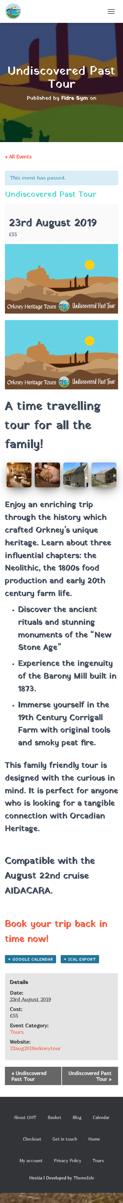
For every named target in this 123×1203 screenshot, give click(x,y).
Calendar (101, 1117)
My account (31, 1160)
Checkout (32, 1139)
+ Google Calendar (30, 959)
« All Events (18, 156)
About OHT (25, 1117)
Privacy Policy (67, 1160)
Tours (17, 1032)
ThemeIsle (83, 1177)
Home (94, 1139)
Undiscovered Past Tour (29, 1076)
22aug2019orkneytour (35, 1048)
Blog (77, 1117)
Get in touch (64, 1139)
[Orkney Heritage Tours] (15, 11)
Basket (54, 1117)
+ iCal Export (80, 959)
